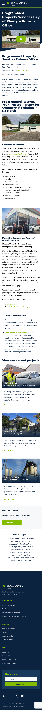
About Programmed (9, 628)
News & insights (8, 636)
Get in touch (12, 522)
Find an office (7, 656)
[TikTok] (16, 696)
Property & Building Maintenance (14, 616)
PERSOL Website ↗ (9, 659)
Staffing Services (8, 609)
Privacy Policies (18, 706)
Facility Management (9, 605)
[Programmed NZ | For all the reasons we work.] (16, 3)
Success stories (7, 640)
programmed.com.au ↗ (10, 663)
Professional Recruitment (11, 612)
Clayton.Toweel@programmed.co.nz (25, 307)
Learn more (9, 405)
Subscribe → (21, 684)
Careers (5, 632)
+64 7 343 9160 (23, 71)
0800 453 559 (7, 652)
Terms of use (6, 706)
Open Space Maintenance (16, 332)
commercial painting (17, 154)
